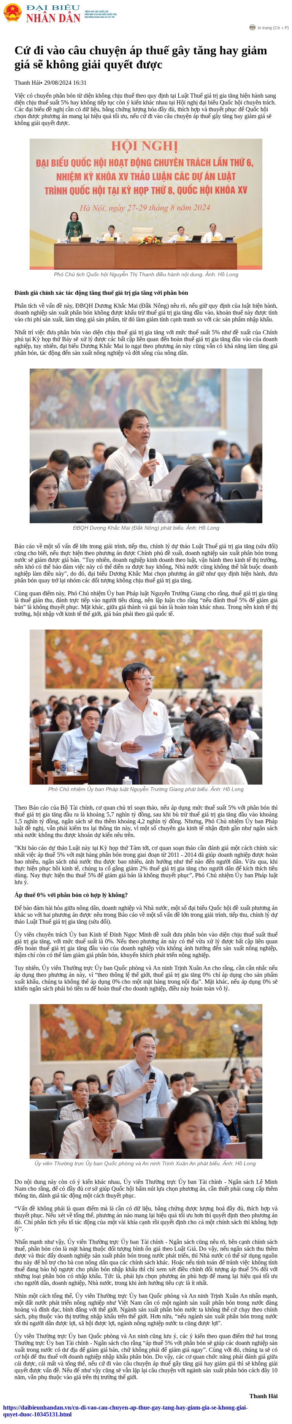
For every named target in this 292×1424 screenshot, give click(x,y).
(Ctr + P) (273, 27)
